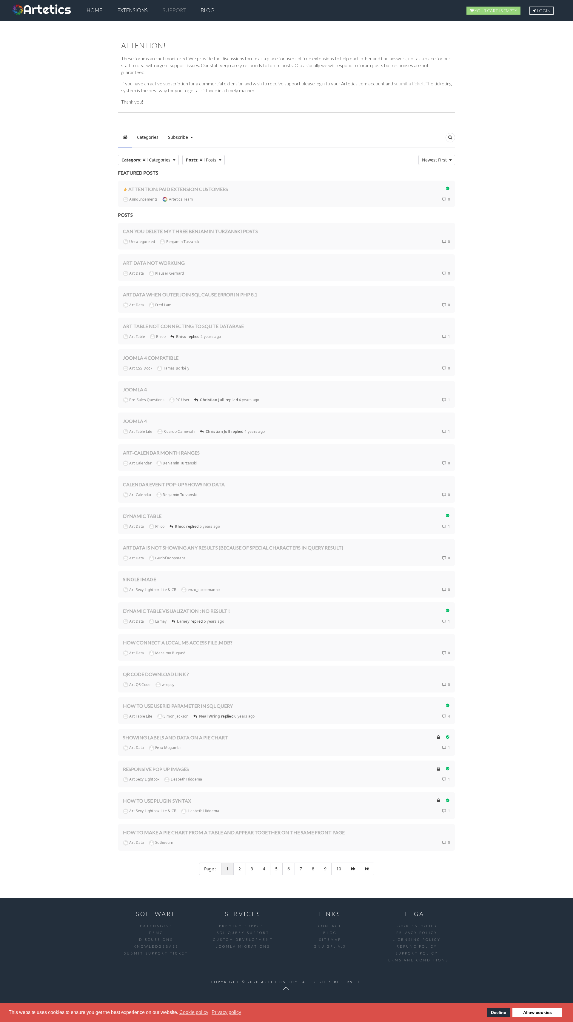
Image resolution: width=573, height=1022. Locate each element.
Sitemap (330, 939)
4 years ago (249, 399)
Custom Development (243, 939)
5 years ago (210, 526)
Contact (330, 926)
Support (174, 10)
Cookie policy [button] (193, 1012)
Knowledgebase (156, 946)
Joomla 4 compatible (150, 358)
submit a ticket (409, 83)
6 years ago (244, 716)
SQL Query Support (243, 933)
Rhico (181, 336)
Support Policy (416, 953)
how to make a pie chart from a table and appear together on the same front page (234, 832)
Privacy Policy (417, 933)
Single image (139, 579)
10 (338, 869)
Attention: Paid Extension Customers (178, 189)
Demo (156, 933)
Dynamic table (142, 516)
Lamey (183, 621)
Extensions (132, 10)
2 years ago (211, 336)
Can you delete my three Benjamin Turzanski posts (190, 231)
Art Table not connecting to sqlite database (183, 326)
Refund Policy (417, 946)
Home (94, 10)
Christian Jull (212, 399)
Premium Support (243, 926)
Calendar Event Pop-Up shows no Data (174, 484)
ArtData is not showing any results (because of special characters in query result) (233, 547)
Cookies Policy (417, 926)
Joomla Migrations (243, 946)
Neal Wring (209, 716)
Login (543, 10)
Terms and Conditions (417, 960)
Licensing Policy (417, 939)
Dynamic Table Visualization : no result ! (176, 611)
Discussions (156, 939)
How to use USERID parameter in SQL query (178, 706)
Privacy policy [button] (226, 1012)
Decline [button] (498, 1012)
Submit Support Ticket (156, 953)
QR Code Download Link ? (156, 674)
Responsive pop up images (156, 769)
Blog (207, 10)
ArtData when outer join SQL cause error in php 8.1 (190, 294)
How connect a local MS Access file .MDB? (177, 642)
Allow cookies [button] (537, 1012)
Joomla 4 (135, 389)
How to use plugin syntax (157, 801)
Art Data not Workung (154, 263)
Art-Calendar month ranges (161, 452)
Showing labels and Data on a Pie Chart (175, 737)
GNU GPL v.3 (330, 946)
